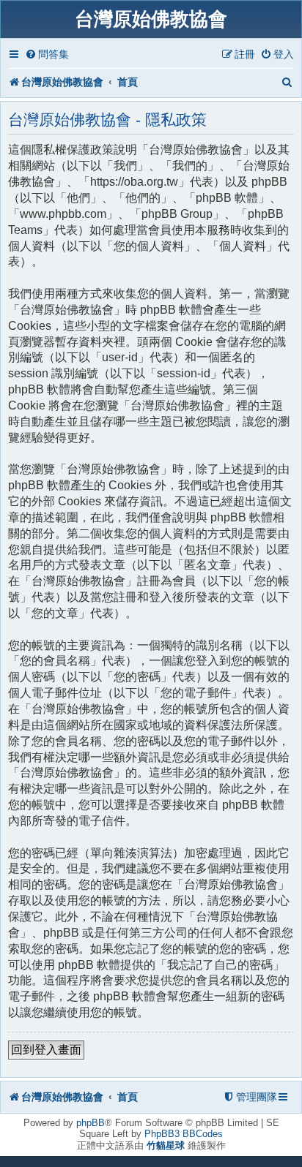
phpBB (90, 1122)
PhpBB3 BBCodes (183, 1133)
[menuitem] (47, 54)
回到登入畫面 (46, 1049)
